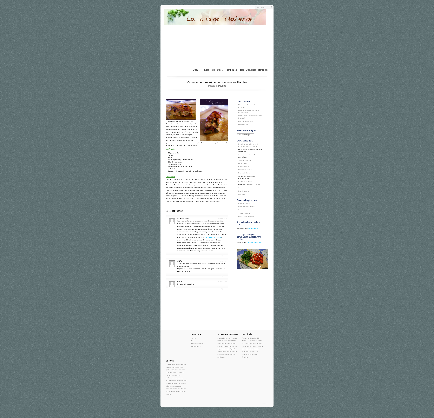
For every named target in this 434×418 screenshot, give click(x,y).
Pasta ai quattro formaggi (246, 216)
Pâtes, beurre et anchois (245, 121)
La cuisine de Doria (244, 166)
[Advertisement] (217, 45)
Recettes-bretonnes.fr (245, 173)
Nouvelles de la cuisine (255, 242)
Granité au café (243, 124)
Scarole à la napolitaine (245, 210)
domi (179, 281)
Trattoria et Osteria (244, 213)
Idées (241, 70)
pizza (251, 176)
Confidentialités (196, 346)
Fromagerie (183, 218)
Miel (192, 341)
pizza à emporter (255, 185)
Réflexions (263, 70)
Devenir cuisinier (243, 191)
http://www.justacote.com (213, 237)
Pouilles (222, 86)
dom (179, 261)
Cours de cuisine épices (245, 155)
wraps (255, 149)
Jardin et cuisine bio (244, 160)
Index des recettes (244, 203)
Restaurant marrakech (198, 343)
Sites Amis (241, 194)
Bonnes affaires (253, 228)
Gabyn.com (241, 188)
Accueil (196, 70)
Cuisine (193, 338)
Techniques (231, 70)
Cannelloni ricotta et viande (246, 207)
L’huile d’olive (242, 163)
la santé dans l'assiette (245, 181)
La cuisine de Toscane (245, 170)
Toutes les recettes (213, 70)
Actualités (251, 70)
